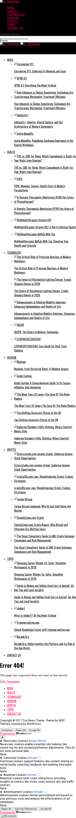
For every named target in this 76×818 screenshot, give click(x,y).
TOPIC (11, 24)
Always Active (37, 741)
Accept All (34, 730)
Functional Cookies (15, 758)
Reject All (21, 730)
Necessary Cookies (16, 741)
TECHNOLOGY (16, 14)
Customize (6, 730)
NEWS (11, 8)
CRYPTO (12, 21)
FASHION (13, 18)
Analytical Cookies (15, 775)
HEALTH (12, 11)
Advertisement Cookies (18, 792)
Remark (32, 758)
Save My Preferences (26, 809)
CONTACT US (15, 28)
